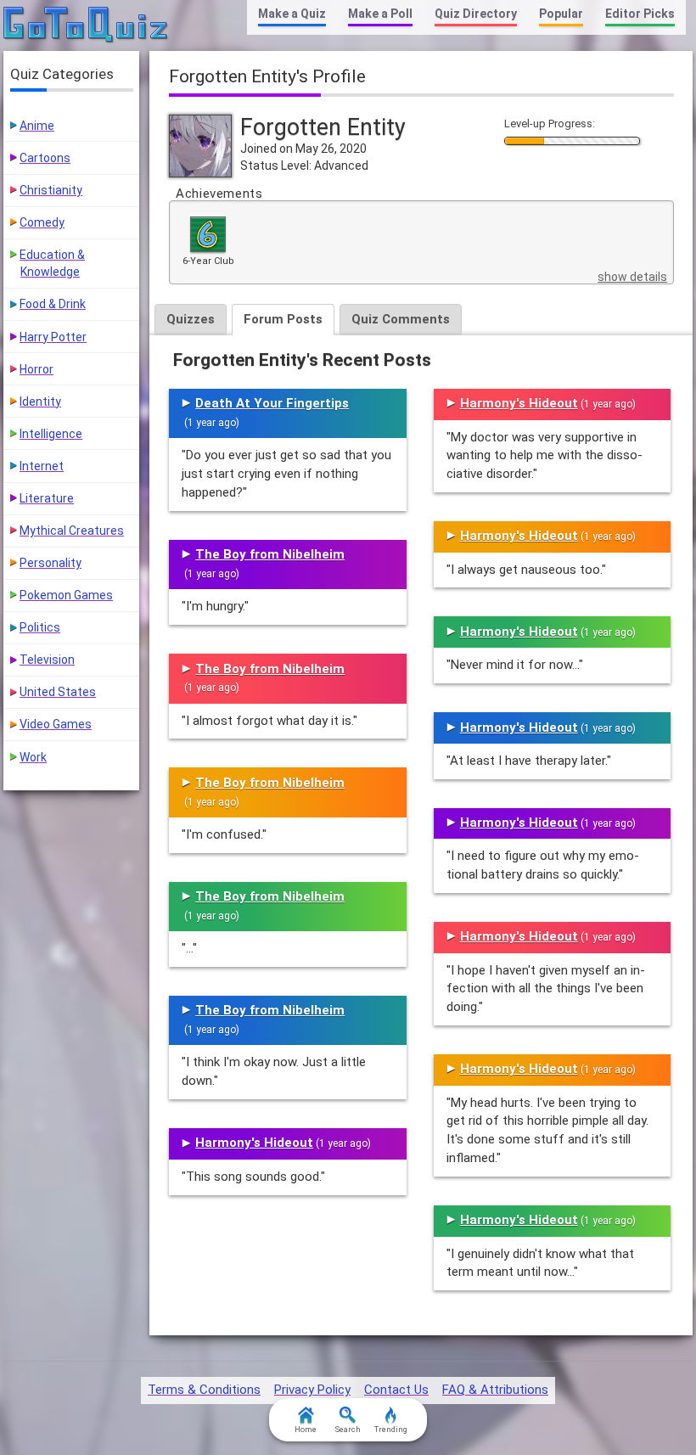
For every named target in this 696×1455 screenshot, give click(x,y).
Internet (42, 466)
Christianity (51, 190)
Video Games (56, 724)
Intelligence (51, 434)
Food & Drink (53, 304)
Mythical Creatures (72, 530)
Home (306, 1429)
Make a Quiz (292, 13)
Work (33, 757)
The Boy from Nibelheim (270, 554)
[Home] (86, 25)
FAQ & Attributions (495, 1389)
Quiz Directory (476, 13)
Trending (390, 1429)
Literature (47, 498)
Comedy (42, 222)
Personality (50, 563)
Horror (36, 369)
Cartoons (45, 158)
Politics (40, 627)
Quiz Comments (400, 319)
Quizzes (190, 319)
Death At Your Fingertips (272, 403)
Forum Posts (283, 319)
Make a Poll (380, 13)
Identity (40, 401)
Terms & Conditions (204, 1389)
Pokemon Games (66, 595)
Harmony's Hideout (254, 1142)
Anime (37, 125)
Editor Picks (640, 13)
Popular (561, 13)
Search (348, 1429)
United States (58, 692)
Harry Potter (53, 337)
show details (632, 277)
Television (47, 659)
